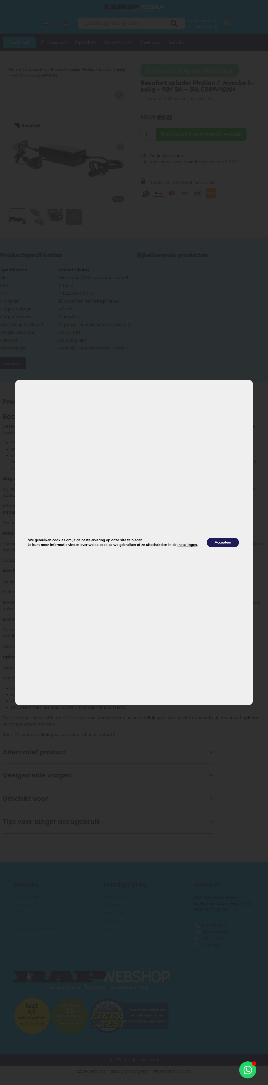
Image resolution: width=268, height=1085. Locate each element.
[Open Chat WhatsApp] (247, 1069)
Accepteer (223, 542)
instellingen (187, 544)
